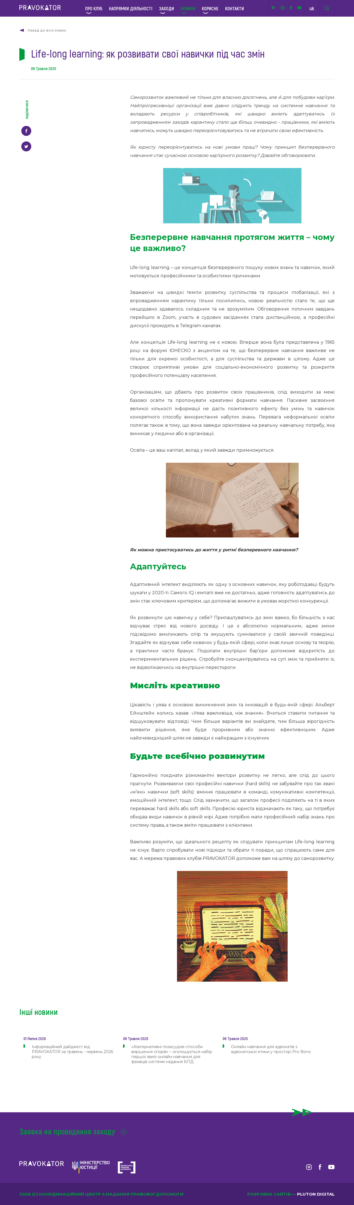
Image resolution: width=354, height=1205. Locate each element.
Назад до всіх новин (47, 30)
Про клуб (93, 8)
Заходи (166, 8)
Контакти (234, 8)
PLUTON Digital (316, 1194)
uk (311, 8)
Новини (188, 8)
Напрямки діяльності (130, 8)
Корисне (210, 8)
